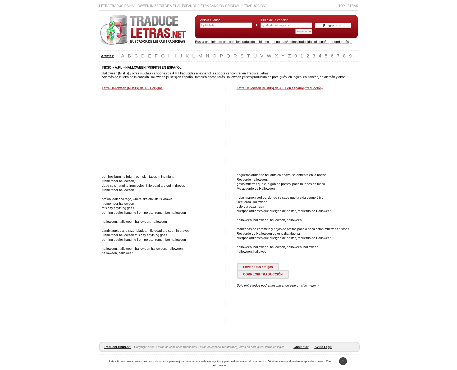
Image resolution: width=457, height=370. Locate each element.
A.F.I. (118, 67)
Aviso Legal (323, 347)
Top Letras (348, 6)
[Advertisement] (146, 133)
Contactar (301, 347)
